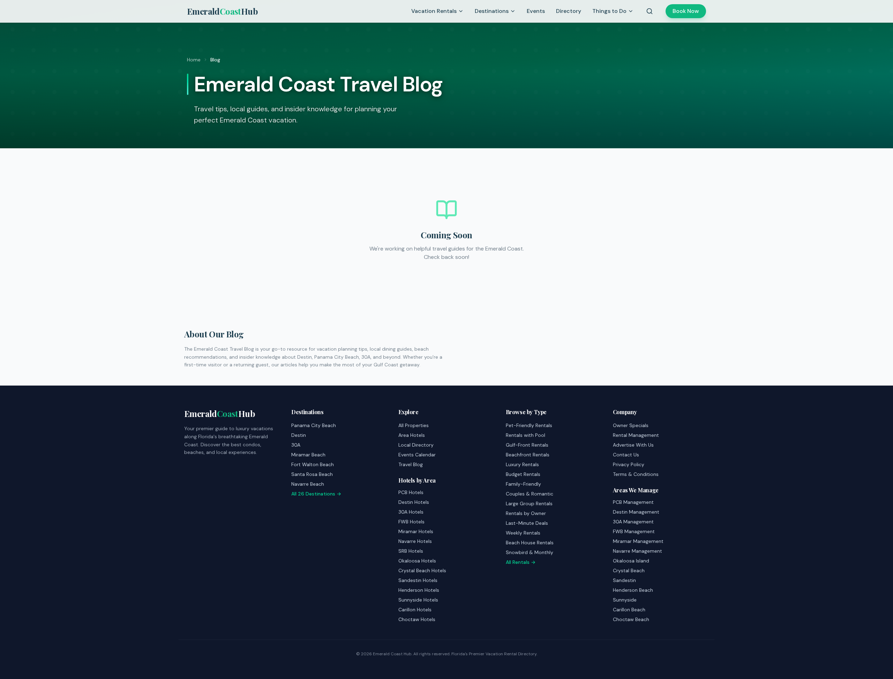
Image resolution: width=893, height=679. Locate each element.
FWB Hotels (411, 521)
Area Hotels (411, 435)
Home (194, 60)
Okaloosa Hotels (417, 561)
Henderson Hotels (418, 590)
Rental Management (636, 435)
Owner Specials (630, 425)
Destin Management (636, 512)
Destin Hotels (413, 502)
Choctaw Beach (631, 619)
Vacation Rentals (434, 11)
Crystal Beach (629, 570)
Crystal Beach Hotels (422, 570)
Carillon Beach (629, 609)
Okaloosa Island (631, 561)
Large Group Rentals (529, 503)
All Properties (413, 425)
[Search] (649, 11)
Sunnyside (625, 600)
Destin (298, 435)
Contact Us (626, 455)
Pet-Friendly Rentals (529, 425)
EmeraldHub (222, 11)
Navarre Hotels (415, 541)
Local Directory (416, 445)
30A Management (633, 521)
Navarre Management (637, 551)
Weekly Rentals (523, 533)
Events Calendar (417, 455)
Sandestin (624, 580)
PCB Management (633, 502)
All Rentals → (520, 562)
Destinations (492, 11)
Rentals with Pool (525, 435)
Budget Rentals (523, 474)
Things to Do (609, 11)
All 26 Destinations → (316, 494)
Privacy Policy (628, 464)
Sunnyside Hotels (418, 600)
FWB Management (634, 531)
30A (295, 445)
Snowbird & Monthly (529, 552)
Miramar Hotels (415, 531)
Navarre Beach (307, 484)
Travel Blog (410, 464)
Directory (568, 11)
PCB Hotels (410, 492)
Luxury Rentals (522, 464)
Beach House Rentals (530, 542)
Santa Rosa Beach (312, 474)
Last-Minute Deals (527, 523)
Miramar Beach (308, 455)
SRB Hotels (410, 551)
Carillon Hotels (415, 609)
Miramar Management (638, 541)
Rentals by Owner (526, 513)
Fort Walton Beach (312, 464)
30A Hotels (410, 512)
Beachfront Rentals (527, 455)
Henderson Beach (633, 590)
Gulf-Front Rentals (527, 445)
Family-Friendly (523, 484)
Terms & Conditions (636, 474)
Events (536, 11)
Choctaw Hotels (416, 619)
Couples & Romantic (529, 494)
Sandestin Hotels (417, 580)
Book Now (686, 11)
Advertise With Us (633, 445)
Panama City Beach (313, 425)
